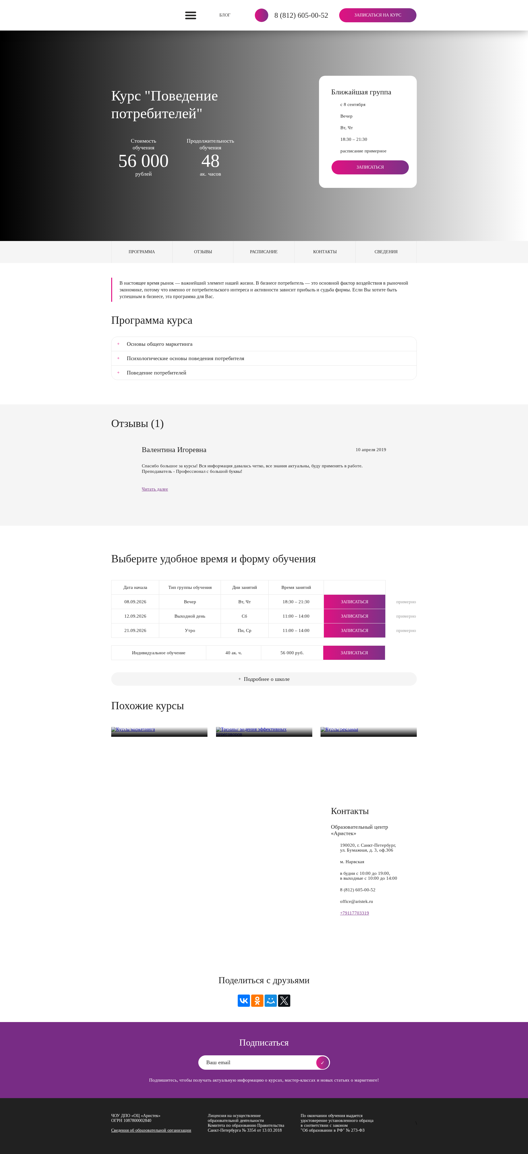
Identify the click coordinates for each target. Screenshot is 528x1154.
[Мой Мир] (271, 1001)
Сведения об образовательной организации (151, 1130)
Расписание (264, 252)
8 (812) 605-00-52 (301, 15)
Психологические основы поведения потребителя (185, 358)
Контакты (325, 252)
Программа (142, 252)
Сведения (386, 252)
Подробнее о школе (267, 679)
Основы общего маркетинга (160, 344)
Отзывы (203, 252)
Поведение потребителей (156, 373)
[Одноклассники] (257, 1001)
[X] (284, 1001)
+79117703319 (354, 913)
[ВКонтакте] (244, 1001)
